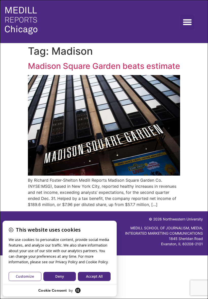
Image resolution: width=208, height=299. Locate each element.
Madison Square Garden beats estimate (104, 66)
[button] (187, 22)
